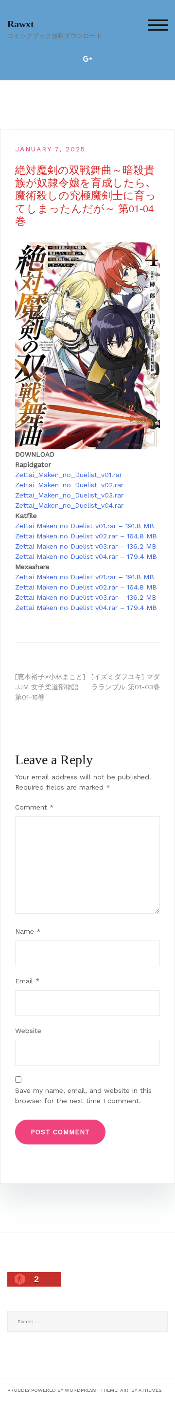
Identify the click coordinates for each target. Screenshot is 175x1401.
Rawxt (20, 23)
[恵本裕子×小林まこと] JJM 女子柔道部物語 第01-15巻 (50, 687)
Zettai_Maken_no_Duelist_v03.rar (69, 495)
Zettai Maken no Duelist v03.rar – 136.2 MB (86, 546)
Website (28, 1030)
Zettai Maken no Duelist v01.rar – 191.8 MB (84, 526)
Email (27, 981)
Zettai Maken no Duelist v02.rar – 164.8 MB (86, 536)
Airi (125, 1390)
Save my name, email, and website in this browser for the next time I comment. (83, 1096)
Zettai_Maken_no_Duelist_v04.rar (69, 505)
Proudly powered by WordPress (51, 1390)
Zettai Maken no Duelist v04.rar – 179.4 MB (86, 556)
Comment (34, 807)
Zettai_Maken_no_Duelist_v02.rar (69, 485)
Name (28, 931)
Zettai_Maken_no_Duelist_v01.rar (68, 475)
